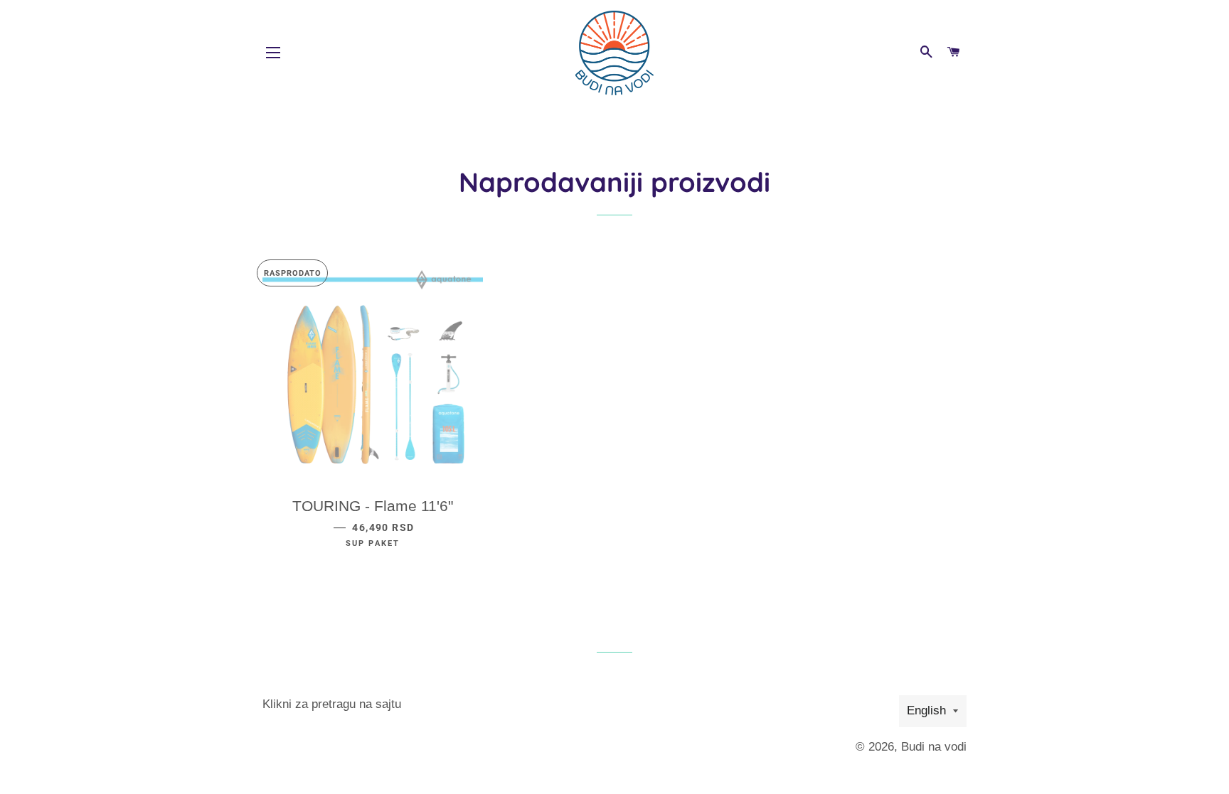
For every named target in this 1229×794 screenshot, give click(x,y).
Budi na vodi (934, 746)
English (926, 710)
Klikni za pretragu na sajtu (331, 704)
